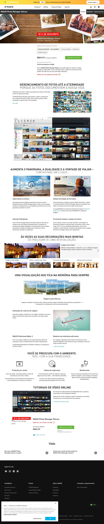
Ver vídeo (15, 103)
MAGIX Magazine (34, 487)
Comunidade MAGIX (34, 490)
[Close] (55, 503)
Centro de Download (10, 493)
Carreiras (55, 493)
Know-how (7, 490)
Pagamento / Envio (78, 516)
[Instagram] (9, 471)
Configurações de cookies (62, 516)
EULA (70, 516)
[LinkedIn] (13, 471)
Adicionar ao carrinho (73, 57)
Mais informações (59, 346)
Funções (83, 11)
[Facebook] (17, 471)
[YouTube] (5, 471)
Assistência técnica (9, 487)
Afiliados (6, 498)
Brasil (94, 504)
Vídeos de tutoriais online (61, 401)
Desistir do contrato (88, 516)
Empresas (55, 487)
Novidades (90, 11)
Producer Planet (33, 493)
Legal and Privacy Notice (10, 514)
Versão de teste (40, 435)
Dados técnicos (98, 11)
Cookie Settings (37, 518)
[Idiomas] (98, 7)
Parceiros (7, 495)
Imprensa (55, 495)
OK (50, 518)
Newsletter (56, 490)
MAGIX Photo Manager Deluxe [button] (14, 12)
